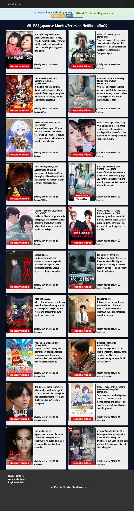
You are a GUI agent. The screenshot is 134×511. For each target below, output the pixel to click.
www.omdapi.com (16, 479)
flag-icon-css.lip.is (16, 482)
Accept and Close (58, 15)
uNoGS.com (14, 4)
